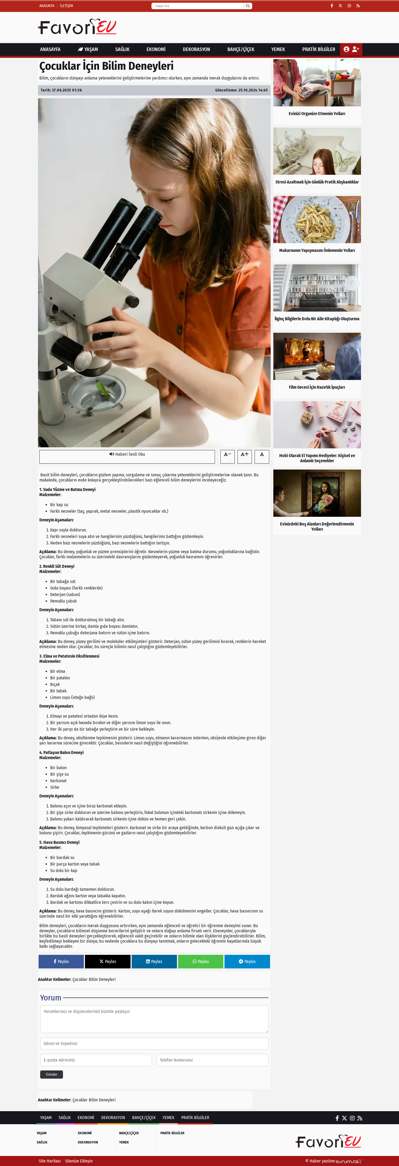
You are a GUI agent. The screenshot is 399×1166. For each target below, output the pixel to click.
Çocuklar (80, 979)
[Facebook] (332, 6)
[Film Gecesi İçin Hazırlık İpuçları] (317, 365)
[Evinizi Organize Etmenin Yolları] (317, 92)
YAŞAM (91, 49)
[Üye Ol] (355, 49)
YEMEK (278, 49)
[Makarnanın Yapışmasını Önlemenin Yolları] (317, 229)
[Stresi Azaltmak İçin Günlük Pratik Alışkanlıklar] (317, 160)
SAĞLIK (122, 49)
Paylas (63, 961)
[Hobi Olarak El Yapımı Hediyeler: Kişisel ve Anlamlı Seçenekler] (317, 434)
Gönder (51, 1074)
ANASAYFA (50, 49)
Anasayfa (46, 6)
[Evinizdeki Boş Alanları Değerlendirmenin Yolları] (317, 502)
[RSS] (358, 6)
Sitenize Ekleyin (79, 1161)
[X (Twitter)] (340, 6)
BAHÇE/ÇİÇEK (240, 49)
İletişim (66, 6)
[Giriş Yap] (347, 49)
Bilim (93, 979)
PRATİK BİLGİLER (318, 49)
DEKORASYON (196, 49)
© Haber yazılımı (320, 1161)
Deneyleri (107, 979)
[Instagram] (349, 6)
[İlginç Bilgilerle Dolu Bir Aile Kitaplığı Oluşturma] (317, 297)
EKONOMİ (156, 49)
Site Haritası (50, 1161)
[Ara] (247, 6)
